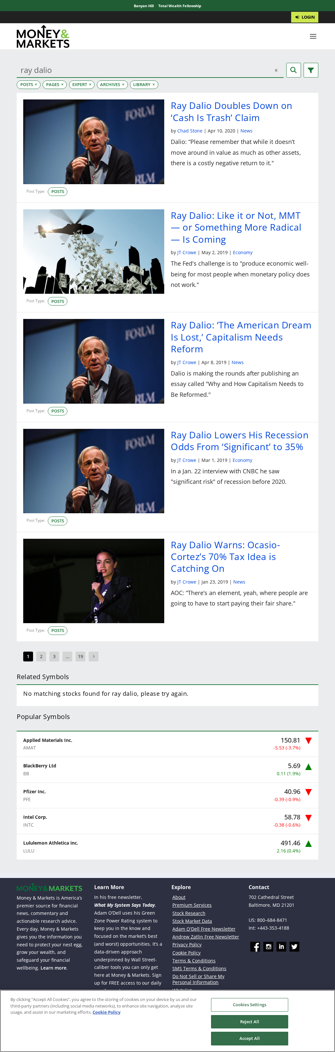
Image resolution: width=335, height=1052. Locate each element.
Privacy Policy (187, 944)
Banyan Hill (144, 5)
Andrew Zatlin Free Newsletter (205, 937)
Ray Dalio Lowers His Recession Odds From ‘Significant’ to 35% (240, 441)
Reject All (249, 1022)
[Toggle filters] (311, 70)
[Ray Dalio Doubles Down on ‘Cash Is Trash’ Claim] (93, 141)
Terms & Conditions (194, 960)
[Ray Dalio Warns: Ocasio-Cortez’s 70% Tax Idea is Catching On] (93, 581)
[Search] (293, 70)
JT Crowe (186, 252)
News (246, 131)
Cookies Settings (249, 1005)
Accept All (249, 1038)
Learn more (53, 968)
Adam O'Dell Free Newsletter (204, 929)
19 (80, 656)
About (178, 897)
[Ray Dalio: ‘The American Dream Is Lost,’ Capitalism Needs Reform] (93, 361)
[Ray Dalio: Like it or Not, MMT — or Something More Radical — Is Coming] (93, 251)
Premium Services (192, 905)
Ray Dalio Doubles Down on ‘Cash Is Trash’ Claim (231, 111)
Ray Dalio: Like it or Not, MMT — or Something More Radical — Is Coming (236, 227)
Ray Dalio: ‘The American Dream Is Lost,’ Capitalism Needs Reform (241, 337)
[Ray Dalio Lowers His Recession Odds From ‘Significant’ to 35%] (93, 471)
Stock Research (188, 913)
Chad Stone (190, 131)
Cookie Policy (186, 953)
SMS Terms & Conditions (199, 968)
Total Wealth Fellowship (179, 5)
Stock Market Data (192, 921)
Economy (243, 252)
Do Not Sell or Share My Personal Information (198, 979)
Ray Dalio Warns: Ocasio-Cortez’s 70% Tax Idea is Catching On (225, 556)
